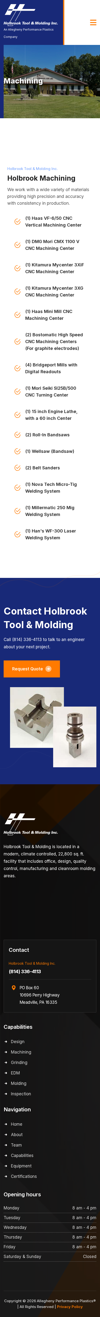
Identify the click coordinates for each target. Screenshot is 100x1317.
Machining (21, 1052)
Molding (18, 1083)
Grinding (19, 1062)
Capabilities (22, 1155)
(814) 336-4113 (25, 971)
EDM (15, 1073)
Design (18, 1041)
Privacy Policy (70, 1306)
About (17, 1134)
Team (16, 1145)
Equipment (21, 1166)
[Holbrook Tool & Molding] (31, 15)
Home (16, 1124)
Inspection (21, 1093)
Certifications (24, 1176)
